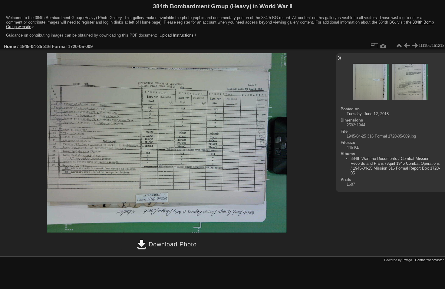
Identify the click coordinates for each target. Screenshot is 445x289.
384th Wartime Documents (374, 158)
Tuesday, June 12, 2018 (368, 114)
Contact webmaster (429, 260)
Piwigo (407, 260)
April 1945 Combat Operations (413, 163)
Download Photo (172, 244)
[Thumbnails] (399, 46)
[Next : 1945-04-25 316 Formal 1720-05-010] (415, 46)
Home (10, 46)
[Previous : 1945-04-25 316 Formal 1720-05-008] (407, 46)
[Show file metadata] (383, 46)
